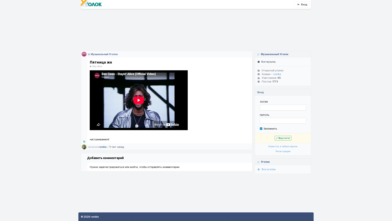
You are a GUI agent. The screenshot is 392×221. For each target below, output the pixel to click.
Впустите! (284, 138)
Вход (304, 4)
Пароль (264, 115)
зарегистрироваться (111, 167)
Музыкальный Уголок (104, 54)
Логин (264, 102)
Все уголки (269, 169)
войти (134, 167)
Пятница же (101, 62)
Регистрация (283, 151)
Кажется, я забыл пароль (283, 146)
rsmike (102, 146)
